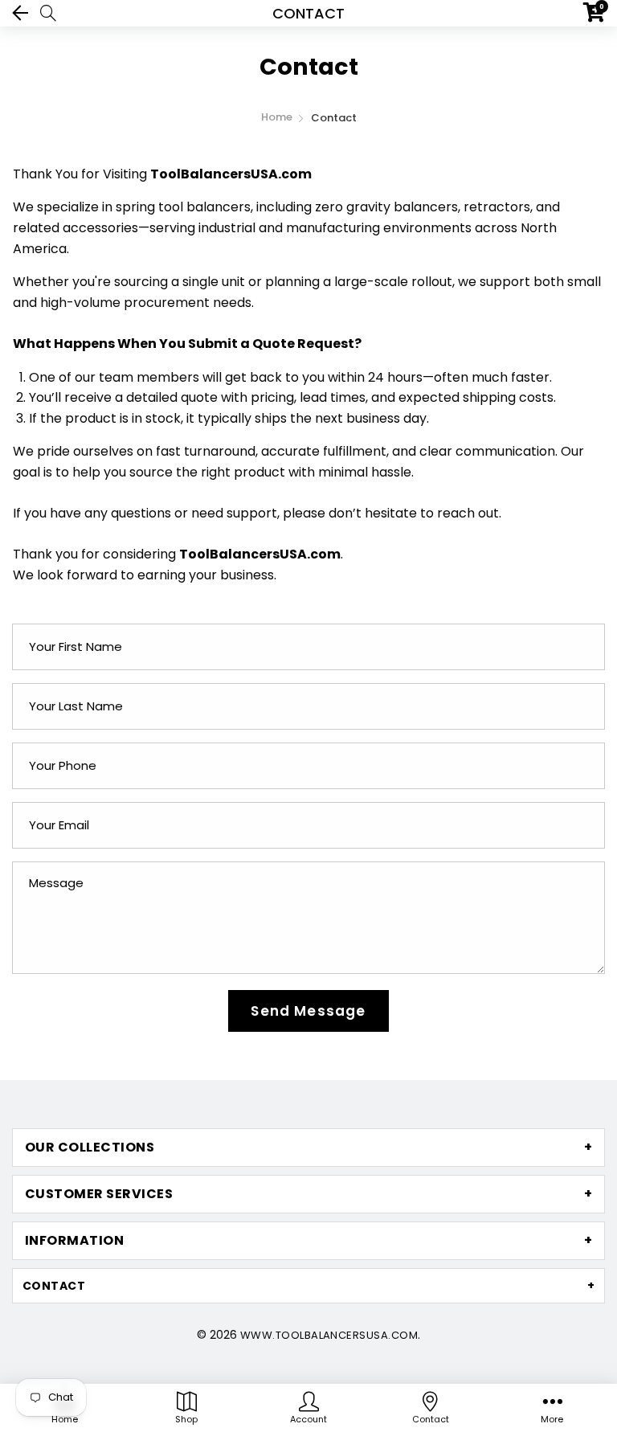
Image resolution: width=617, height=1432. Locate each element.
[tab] (308, 1147)
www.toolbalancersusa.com (329, 1335)
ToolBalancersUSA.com (231, 174)
